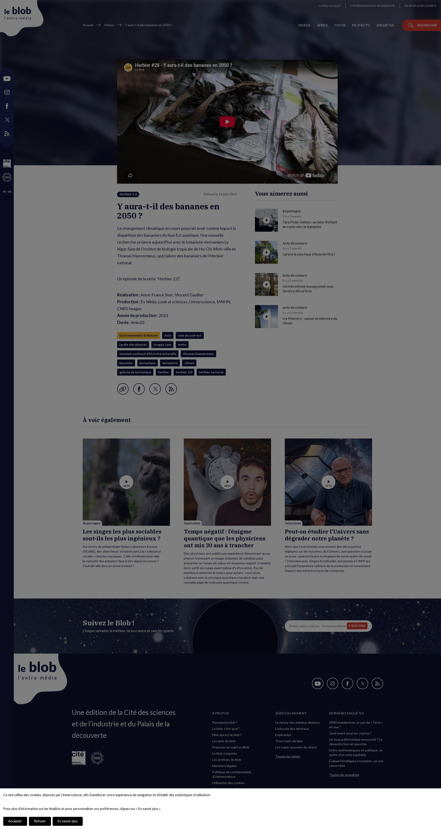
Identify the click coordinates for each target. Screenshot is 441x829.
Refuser (40, 821)
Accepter (15, 821)
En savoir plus (68, 821)
